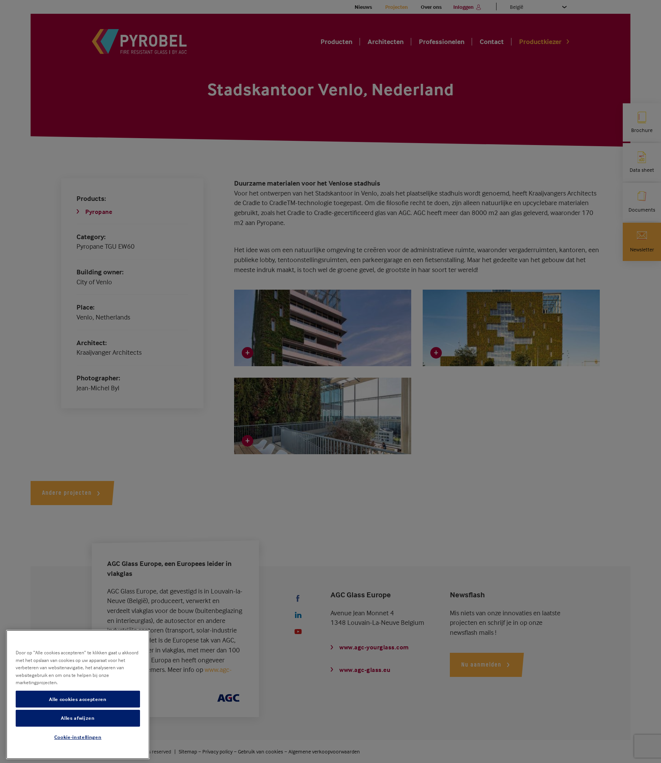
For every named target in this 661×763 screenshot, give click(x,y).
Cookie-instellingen (77, 737)
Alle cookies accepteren (77, 699)
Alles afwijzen (77, 718)
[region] (78, 694)
